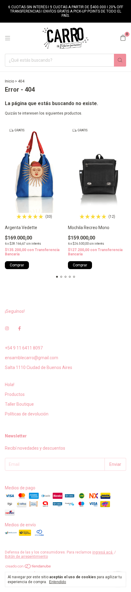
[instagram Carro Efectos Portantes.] (7, 328)
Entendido (57, 582)
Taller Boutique (19, 404)
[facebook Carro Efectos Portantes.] (19, 328)
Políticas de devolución (26, 413)
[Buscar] (120, 60)
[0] (123, 38)
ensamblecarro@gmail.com (31, 357)
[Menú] (7, 38)
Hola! (9, 384)
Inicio (9, 81)
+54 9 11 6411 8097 (24, 347)
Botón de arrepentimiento (26, 556)
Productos (15, 394)
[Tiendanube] (28, 567)
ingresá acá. (102, 552)
